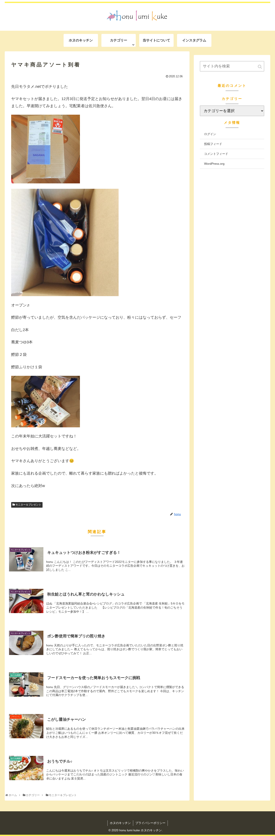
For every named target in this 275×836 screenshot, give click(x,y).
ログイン (210, 134)
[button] (260, 66)
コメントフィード (216, 153)
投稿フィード (213, 144)
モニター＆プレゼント (28, 504)
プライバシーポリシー (150, 823)
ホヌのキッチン (120, 823)
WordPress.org (214, 163)
